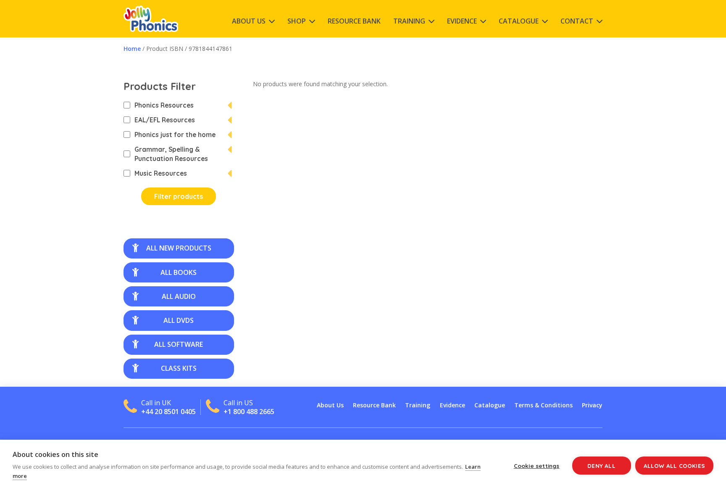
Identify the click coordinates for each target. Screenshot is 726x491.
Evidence (462, 21)
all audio (179, 296)
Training (409, 21)
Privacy (592, 405)
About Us (249, 21)
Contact (576, 21)
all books (178, 272)
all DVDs (178, 320)
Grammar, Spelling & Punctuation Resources (171, 154)
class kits (179, 368)
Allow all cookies (674, 465)
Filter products (178, 196)
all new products (178, 248)
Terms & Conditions (543, 405)
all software (178, 344)
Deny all (601, 465)
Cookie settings (537, 465)
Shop (296, 21)
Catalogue (519, 21)
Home (132, 49)
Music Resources (160, 173)
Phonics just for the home (175, 134)
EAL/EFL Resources (164, 120)
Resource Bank (354, 21)
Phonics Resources (164, 105)
